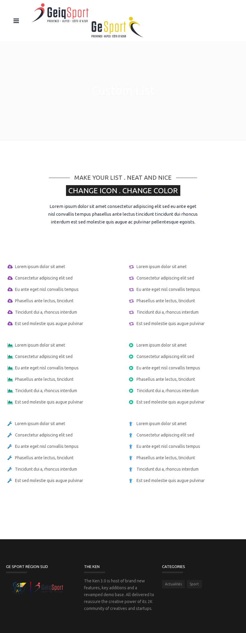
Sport (194, 584)
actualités (173, 584)
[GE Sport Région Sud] (87, 20)
